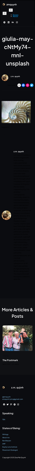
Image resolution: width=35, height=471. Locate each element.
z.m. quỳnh (17, 387)
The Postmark (10, 360)
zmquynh (12, 4)
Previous (6, 134)
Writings (5, 434)
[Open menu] (5, 13)
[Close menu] (11, 10)
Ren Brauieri (6, 441)
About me (6, 437)
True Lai (6, 355)
